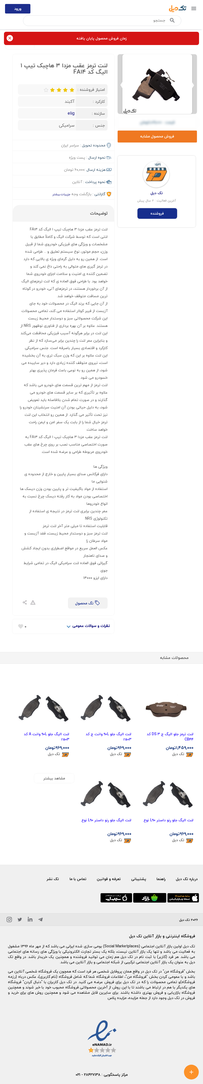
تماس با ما (78, 879)
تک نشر (53, 879)
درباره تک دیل (187, 879)
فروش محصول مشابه (157, 136)
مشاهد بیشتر (54, 778)
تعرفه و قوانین (109, 879)
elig (71, 113)
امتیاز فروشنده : (91, 89)
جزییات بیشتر (61, 194)
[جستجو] (172, 21)
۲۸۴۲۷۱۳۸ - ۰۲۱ (88, 1074)
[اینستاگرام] (9, 920)
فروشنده (157, 213)
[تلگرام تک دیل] (40, 920)
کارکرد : (99, 101)
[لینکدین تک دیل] (30, 920)
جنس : (99, 125)
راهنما (160, 879)
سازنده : (98, 113)
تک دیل (178, 754)
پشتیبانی (138, 879)
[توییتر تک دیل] (20, 920)
